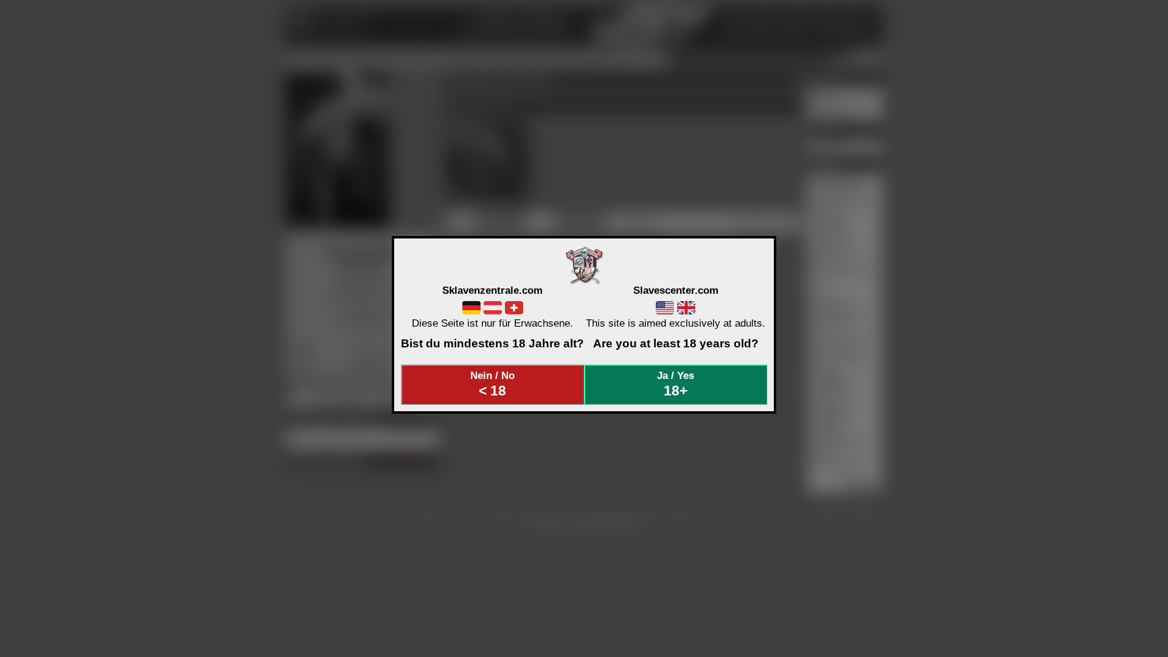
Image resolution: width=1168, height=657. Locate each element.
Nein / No (492, 384)
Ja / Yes (675, 384)
